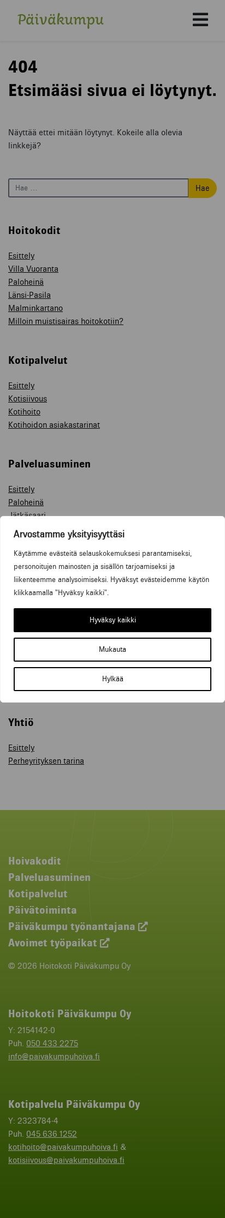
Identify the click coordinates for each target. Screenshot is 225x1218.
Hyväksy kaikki (113, 620)
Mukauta (112, 649)
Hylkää (112, 679)
